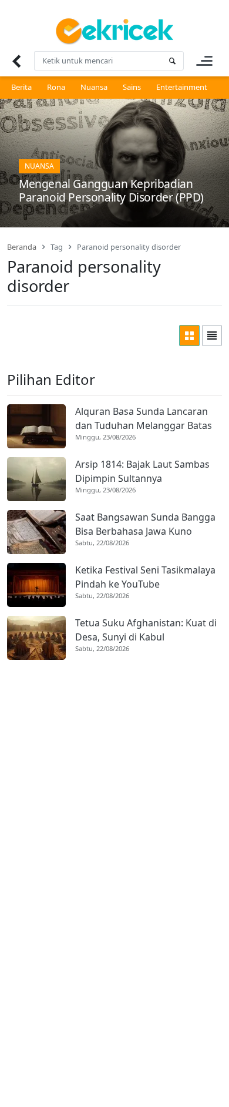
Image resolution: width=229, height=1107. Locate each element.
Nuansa (93, 87)
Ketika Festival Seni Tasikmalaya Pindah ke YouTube (145, 577)
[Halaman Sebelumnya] (16, 61)
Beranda (21, 246)
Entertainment (181, 87)
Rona (56, 87)
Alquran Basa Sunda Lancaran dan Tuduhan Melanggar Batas (143, 418)
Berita (21, 87)
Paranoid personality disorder (129, 246)
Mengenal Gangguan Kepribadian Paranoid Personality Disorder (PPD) (111, 190)
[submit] (172, 61)
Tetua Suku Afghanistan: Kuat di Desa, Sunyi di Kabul (146, 629)
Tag (56, 246)
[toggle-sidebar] (204, 61)
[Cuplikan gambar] (36, 426)
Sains (132, 87)
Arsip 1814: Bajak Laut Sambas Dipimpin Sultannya (142, 471)
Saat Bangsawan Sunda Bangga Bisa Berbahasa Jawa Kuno (145, 524)
